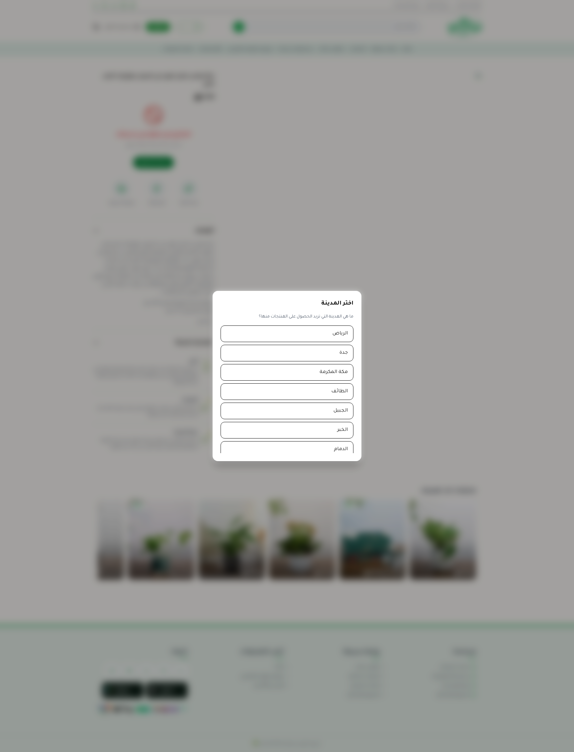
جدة (343, 353)
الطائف (339, 391)
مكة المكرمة (334, 372)
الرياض (340, 333)
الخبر (342, 430)
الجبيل (341, 411)
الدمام (341, 449)
